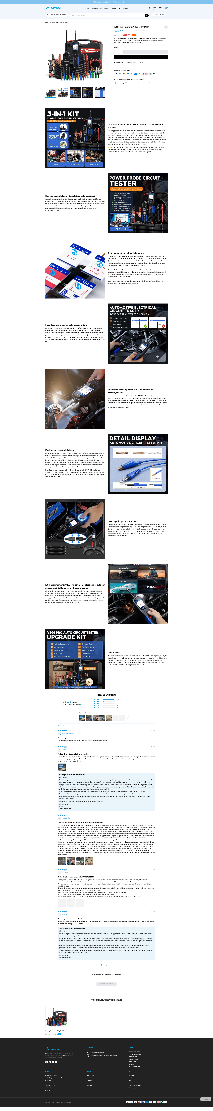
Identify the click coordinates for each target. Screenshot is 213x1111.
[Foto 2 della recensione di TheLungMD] (71, 861)
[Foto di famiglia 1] (62, 903)
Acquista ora (141, 57)
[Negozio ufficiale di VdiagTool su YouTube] (53, 1062)
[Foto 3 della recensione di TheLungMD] (80, 861)
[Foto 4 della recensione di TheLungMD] (89, 861)
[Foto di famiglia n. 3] (80, 903)
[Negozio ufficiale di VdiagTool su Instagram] (50, 1062)
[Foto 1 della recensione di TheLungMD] (62, 861)
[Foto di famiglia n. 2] (71, 903)
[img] (62, 731)
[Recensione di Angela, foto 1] (62, 767)
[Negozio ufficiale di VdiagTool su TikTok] (56, 1062)
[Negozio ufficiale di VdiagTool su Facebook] (46, 1062)
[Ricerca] (147, 15)
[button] (159, 14)
